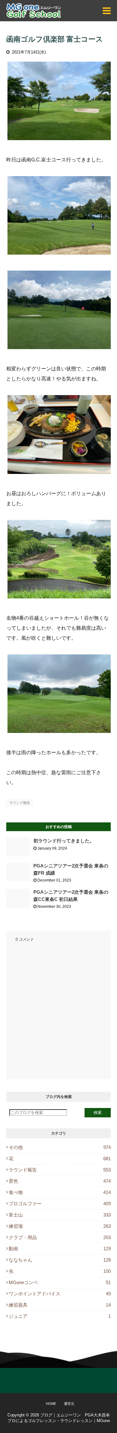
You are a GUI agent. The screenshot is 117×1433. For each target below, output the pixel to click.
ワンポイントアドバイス (60, 1293)
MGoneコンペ (60, 1282)
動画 (60, 1248)
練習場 (60, 1226)
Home (51, 1403)
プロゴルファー (60, 1203)
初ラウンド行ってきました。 (63, 840)
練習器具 (60, 1305)
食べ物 (60, 1192)
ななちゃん (60, 1260)
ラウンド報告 (19, 803)
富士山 (60, 1214)
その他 (60, 1147)
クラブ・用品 (60, 1237)
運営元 (69, 1403)
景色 (60, 1181)
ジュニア (60, 1316)
